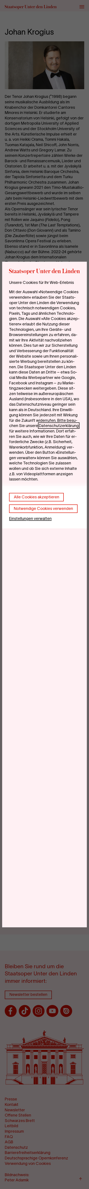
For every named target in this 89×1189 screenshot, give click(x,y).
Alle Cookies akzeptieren (36, 497)
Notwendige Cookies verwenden (43, 508)
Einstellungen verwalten (30, 518)
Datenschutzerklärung (59, 425)
